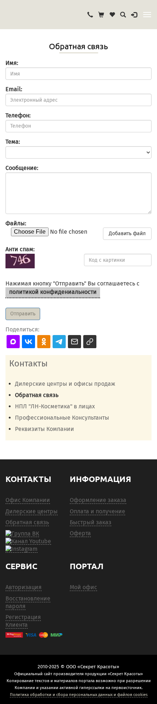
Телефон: (18, 115)
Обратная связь (27, 522)
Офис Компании (27, 500)
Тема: (12, 141)
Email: (13, 89)
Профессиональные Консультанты (62, 417)
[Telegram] (21, 549)
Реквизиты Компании (44, 428)
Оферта (80, 533)
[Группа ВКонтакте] (22, 533)
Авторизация (23, 587)
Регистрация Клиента (23, 621)
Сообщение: (21, 167)
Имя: (11, 62)
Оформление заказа (98, 500)
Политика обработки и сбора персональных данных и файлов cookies (79, 694)
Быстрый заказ (90, 522)
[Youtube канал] (28, 541)
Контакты (28, 363)
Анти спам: (20, 249)
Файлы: (15, 223)
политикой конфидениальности (53, 291)
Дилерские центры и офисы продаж (65, 383)
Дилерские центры (31, 511)
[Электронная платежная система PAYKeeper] (33, 635)
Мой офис (83, 587)
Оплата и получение (97, 511)
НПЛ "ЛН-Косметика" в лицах (55, 406)
